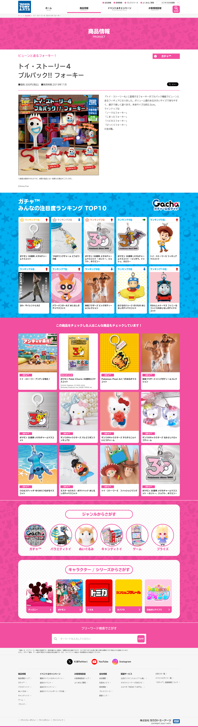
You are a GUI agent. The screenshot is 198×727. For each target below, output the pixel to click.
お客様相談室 (155, 9)
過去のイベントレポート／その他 (52, 691)
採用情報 (119, 3)
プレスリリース (132, 3)
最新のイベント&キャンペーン (51, 678)
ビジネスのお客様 (168, 3)
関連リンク (103, 695)
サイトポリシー (45, 720)
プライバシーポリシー (28, 720)
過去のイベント (45, 682)
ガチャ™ (166, 56)
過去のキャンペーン (47, 687)
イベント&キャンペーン (119, 9)
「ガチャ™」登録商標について (166, 682)
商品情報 (84, 9)
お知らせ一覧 (160, 674)
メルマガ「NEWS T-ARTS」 (132, 687)
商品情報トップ (23, 678)
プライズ (21, 704)
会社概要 (102, 678)
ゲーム (20, 700)
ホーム (48, 9)
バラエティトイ (23, 687)
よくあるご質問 (148, 3)
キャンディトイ (23, 695)
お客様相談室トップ (81, 678)
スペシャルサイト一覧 (163, 678)
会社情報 (108, 3)
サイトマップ (58, 720)
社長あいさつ (104, 682)
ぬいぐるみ (22, 691)
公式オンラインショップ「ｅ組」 (133, 678)
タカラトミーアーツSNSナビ (131, 682)
